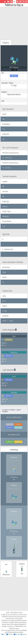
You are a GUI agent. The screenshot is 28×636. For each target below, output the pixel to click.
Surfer (14, 376)
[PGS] (4, 1)
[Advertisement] (14, 23)
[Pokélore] (8, 1)
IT (23, 1)
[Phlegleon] (14, 500)
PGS (4, 634)
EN (11, 1)
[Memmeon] (14, 472)
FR (20, 1)
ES (17, 1)
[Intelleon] (14, 554)
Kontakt (17, 634)
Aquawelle (14, 392)
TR (26, 1)
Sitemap (24, 634)
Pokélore (10, 634)
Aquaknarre (14, 352)
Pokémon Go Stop (13, 5)
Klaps (14, 336)
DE (14, 1)
